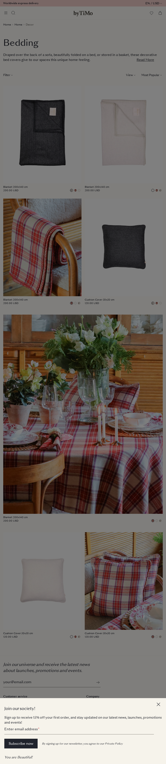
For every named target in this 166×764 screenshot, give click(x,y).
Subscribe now (21, 743)
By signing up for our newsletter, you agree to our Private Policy (82, 744)
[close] (159, 705)
